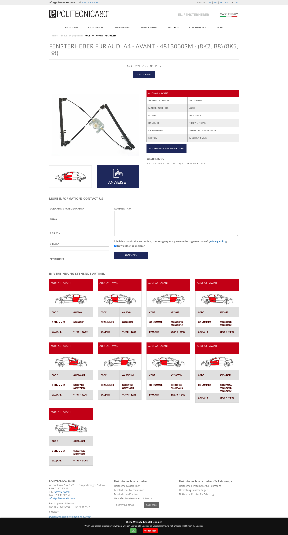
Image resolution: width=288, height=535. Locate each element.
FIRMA (53, 219)
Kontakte (173, 27)
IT (210, 2)
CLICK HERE (144, 74)
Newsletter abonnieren (130, 245)
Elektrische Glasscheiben (127, 485)
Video (220, 27)
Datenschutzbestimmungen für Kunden (70, 516)
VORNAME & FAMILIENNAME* (67, 208)
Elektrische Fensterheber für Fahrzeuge (200, 485)
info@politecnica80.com (62, 2)
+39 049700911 (62, 491)
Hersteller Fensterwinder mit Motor (133, 498)
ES (226, 2)
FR (221, 2)
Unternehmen (122, 27)
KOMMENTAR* (122, 208)
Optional (78, 35)
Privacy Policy (218, 241)
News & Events (149, 27)
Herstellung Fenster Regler (193, 490)
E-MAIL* (54, 243)
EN (215, 2)
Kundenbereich (197, 27)
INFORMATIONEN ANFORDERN (166, 148)
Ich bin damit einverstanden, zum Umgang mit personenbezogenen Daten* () (171, 241)
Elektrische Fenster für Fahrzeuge (197, 494)
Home (55, 35)
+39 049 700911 (91, 2)
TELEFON (55, 233)
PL (237, 2)
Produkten (71, 27)
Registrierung (96, 27)
